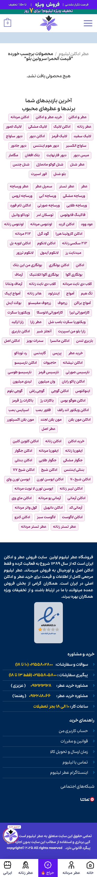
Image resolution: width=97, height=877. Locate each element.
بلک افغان (32, 155)
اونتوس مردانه (41, 224)
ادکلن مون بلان (79, 419)
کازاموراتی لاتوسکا (50, 312)
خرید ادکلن (76, 441)
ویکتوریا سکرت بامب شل (67, 322)
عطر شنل (77, 164)
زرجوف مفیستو (39, 303)
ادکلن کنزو (22, 517)
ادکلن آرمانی (76, 498)
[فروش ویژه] (48, 868)
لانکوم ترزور (24, 252)
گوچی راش (36, 391)
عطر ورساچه (19, 186)
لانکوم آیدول (49, 252)
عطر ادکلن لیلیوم (74, 54)
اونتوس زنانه (14, 224)
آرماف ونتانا (13, 284)
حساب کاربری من (73, 731)
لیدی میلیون (22, 381)
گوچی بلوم (15, 391)
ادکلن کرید (66, 224)
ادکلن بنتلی (23, 460)
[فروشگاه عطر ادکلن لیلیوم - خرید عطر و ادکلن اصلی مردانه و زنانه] (48, 23)
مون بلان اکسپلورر (20, 419)
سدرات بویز (34, 340)
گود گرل (43, 233)
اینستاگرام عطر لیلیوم (69, 773)
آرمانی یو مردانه (49, 498)
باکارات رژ (47, 400)
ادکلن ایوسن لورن (50, 479)
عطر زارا (36, 322)
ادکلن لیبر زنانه (71, 488)
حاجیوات (49, 362)
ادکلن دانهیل (53, 507)
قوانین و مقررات (74, 741)
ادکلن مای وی (22, 498)
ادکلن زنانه (53, 441)
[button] (88, 23)
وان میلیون (46, 381)
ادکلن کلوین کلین (26, 441)
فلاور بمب (43, 410)
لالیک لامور (13, 126)
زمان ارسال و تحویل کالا (69, 752)
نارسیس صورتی (77, 372)
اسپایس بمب (19, 410)
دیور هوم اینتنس (46, 145)
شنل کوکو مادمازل (49, 164)
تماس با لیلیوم (75, 762)
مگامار (13, 155)
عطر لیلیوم (68, 557)
